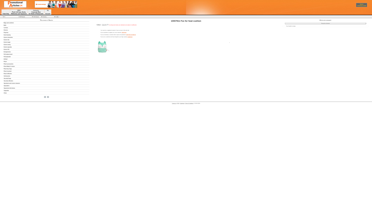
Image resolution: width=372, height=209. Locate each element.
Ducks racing (7, 44)
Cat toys (6, 27)
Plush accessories (8, 64)
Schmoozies (7, 76)
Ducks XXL (6, 49)
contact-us (129, 36)
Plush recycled (7, 71)
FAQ (178, 103)
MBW (19, 12)
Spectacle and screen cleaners (12, 83)
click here (124, 32)
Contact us (174, 103)
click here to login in (131, 34)
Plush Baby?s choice (9, 66)
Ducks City (6, 39)
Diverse (6, 30)
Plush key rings (8, 68)
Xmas (5, 93)
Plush (5, 61)
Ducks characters (8, 37)
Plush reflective (8, 73)
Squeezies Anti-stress (9, 88)
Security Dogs (7, 78)
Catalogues (182, 103)
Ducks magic (7, 42)
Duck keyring (7, 35)
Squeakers (6, 85)
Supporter (6, 90)
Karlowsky (36, 12)
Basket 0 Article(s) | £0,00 (361, 5)
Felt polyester (7, 56)
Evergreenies (7, 52)
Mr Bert (5, 59)
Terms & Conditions (189, 103)
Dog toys (6, 32)
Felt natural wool (8, 54)
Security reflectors (8, 81)
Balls (5, 25)
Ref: (4, 16)
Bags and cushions (9, 23)
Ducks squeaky (8, 47)
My (47, 12)
